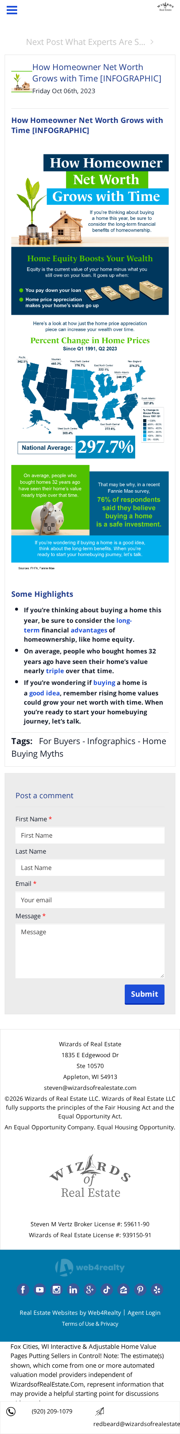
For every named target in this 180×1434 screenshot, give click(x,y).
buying (104, 682)
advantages (89, 630)
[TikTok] (106, 1289)
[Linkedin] (73, 1289)
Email (25, 883)
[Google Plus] (90, 1289)
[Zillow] (123, 1289)
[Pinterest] (140, 1289)
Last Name (30, 851)
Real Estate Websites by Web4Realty (70, 1312)
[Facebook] (23, 1289)
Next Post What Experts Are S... (85, 41)
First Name (33, 819)
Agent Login (144, 1312)
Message (30, 916)
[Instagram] (56, 1289)
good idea (44, 693)
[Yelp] (157, 1289)
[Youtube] (39, 1289)
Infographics (111, 741)
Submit (144, 994)
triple (55, 670)
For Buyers (59, 741)
